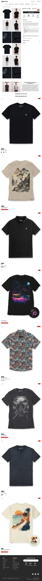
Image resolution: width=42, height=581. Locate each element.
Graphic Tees (11, 4)
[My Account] (38, 1)
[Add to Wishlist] (20, 9)
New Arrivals (27, 4)
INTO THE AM (37, 578)
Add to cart (31, 12)
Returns (4, 564)
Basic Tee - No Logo (8, 6)
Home (3, 6)
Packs (32, 4)
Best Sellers (22, 4)
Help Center (4, 561)
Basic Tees (16, 4)
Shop (6, 4)
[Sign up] (37, 560)
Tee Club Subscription (16, 564)
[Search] (31, 1)
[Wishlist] (2, 99)
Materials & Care (26, 40)
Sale (35, 4)
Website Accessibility (6, 567)
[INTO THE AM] (4, 1)
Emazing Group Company (35, 579)
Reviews (14, 561)
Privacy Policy (4, 578)
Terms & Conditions (15, 567)
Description (25, 19)
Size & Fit (24, 42)
